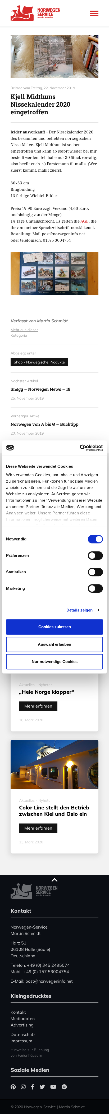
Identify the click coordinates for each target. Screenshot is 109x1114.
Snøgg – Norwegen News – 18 (40, 389)
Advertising (22, 1025)
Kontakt (18, 1012)
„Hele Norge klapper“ (46, 691)
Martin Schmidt (52, 320)
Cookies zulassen (54, 627)
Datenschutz (23, 1034)
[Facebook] (32, 1086)
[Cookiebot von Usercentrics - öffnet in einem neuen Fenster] (80, 447)
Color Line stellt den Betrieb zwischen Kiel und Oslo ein (54, 810)
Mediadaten (23, 1018)
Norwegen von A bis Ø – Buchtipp (45, 424)
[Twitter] (42, 1086)
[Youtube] (53, 1086)
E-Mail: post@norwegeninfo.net (42, 981)
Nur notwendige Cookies (55, 661)
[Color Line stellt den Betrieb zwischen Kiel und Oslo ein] (54, 765)
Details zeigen (79, 610)
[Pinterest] (13, 1086)
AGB (84, 221)
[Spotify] (64, 1086)
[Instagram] (23, 1086)
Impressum (21, 1040)
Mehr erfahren (38, 706)
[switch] (95, 555)
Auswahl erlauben (54, 644)
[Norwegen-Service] (37, 13)
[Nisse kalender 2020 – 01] (54, 56)
